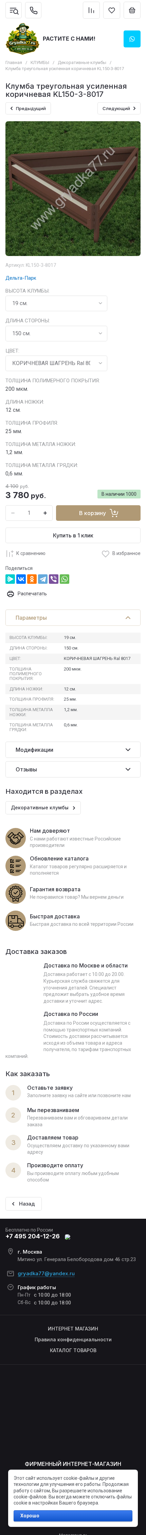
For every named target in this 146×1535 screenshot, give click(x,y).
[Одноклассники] (32, 579)
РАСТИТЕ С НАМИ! (69, 38)
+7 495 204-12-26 (32, 1236)
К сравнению (30, 553)
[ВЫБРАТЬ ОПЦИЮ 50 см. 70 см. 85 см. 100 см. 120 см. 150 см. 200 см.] (56, 333)
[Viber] (53, 579)
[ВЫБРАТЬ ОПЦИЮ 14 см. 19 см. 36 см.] (56, 303)
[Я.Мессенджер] (10, 579)
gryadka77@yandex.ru (46, 1273)
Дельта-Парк (20, 278)
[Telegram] (43, 579)
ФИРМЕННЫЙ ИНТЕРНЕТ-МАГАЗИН (73, 1464)
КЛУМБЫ (40, 62)
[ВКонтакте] (21, 579)
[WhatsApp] (64, 579)
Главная (13, 62)
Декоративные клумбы (82, 62)
